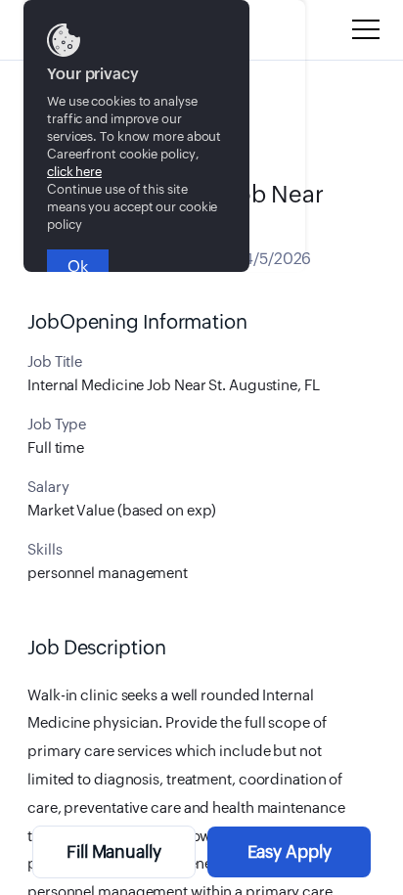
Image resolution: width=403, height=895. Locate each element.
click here (74, 171)
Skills (44, 549)
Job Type (56, 424)
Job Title (54, 361)
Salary (47, 486)
